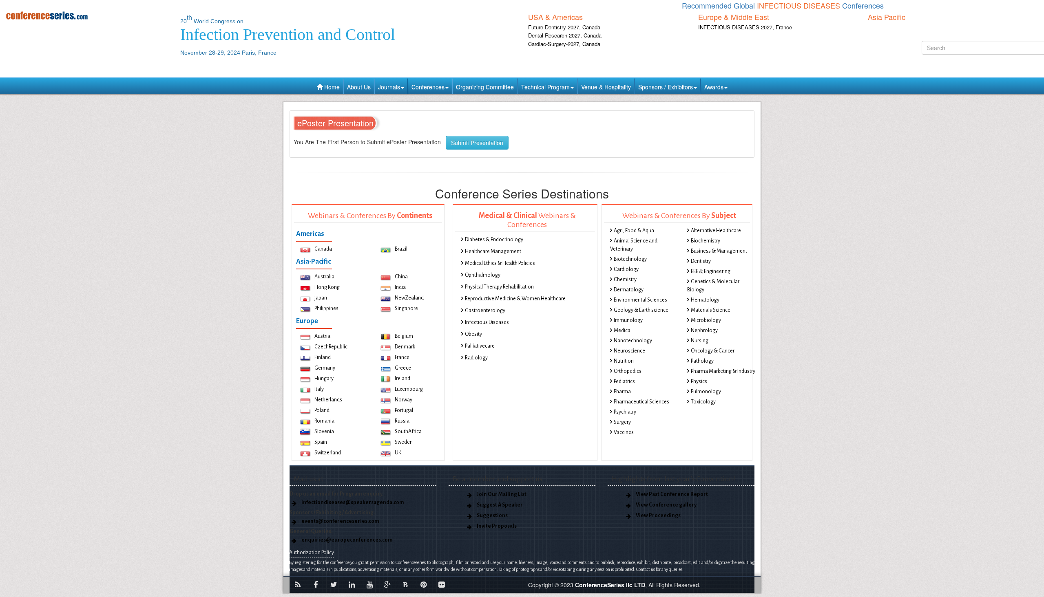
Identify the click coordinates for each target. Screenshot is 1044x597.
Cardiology (626, 269)
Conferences (428, 87)
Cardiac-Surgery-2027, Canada (564, 44)
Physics (699, 381)
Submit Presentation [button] (477, 143)
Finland (322, 357)
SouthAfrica (408, 431)
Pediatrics (624, 381)
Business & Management (719, 251)
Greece (403, 368)
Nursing (699, 341)
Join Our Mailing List (501, 494)
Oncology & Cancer (712, 351)
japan (320, 298)
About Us (359, 87)
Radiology (476, 358)
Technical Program (545, 87)
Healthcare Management (493, 251)
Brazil (401, 249)
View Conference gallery (666, 505)
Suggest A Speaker (500, 505)
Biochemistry (705, 241)
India (400, 287)
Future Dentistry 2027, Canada (564, 27)
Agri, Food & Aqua (634, 231)
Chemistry (625, 279)
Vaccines (624, 432)
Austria (322, 336)
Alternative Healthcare (716, 231)
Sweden (404, 442)
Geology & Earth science (641, 310)
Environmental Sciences (640, 300)
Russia (402, 421)
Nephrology (704, 330)
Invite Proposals (497, 526)
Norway (403, 400)
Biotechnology (630, 259)
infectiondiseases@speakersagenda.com (352, 502)
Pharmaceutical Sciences (641, 402)
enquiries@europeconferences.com (347, 540)
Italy (319, 389)
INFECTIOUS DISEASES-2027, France (745, 27)
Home (331, 87)
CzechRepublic (330, 347)
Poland (322, 410)
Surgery (622, 422)
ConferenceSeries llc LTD (610, 585)
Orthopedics (627, 371)
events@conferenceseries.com (340, 521)
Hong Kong (327, 287)
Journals (389, 87)
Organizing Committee (485, 87)
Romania (324, 421)
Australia (324, 277)
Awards (713, 87)
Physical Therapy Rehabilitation (499, 287)
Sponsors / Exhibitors (665, 87)
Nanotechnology (633, 341)
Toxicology (703, 402)
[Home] (87, 15)
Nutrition (624, 361)
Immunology (628, 320)
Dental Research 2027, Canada (565, 35)
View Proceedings (658, 515)
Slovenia (324, 431)
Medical (623, 330)
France (402, 357)
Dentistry (701, 261)
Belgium (404, 336)
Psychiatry (625, 412)
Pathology (702, 361)
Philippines (326, 308)
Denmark (405, 347)
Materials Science (710, 310)
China (401, 277)
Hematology (705, 300)
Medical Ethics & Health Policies (500, 263)
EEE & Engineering (710, 271)
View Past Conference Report (672, 494)
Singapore (406, 308)
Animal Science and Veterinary (633, 245)
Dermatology (629, 290)
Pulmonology (706, 391)
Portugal (404, 410)
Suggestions (492, 515)
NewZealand (409, 298)
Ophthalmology (482, 275)
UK (398, 453)
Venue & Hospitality (606, 87)
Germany (324, 368)
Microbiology (706, 320)
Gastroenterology (485, 310)
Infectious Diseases (487, 322)
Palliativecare (480, 346)
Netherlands (328, 400)
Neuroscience (629, 351)
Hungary (324, 378)
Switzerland (327, 453)
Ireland (402, 378)
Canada (323, 249)
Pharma (622, 391)
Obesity (473, 334)
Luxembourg (409, 389)
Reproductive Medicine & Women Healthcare (515, 299)
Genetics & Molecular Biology (713, 286)
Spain (320, 442)
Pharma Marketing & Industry (723, 371)
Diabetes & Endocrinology (494, 239)
